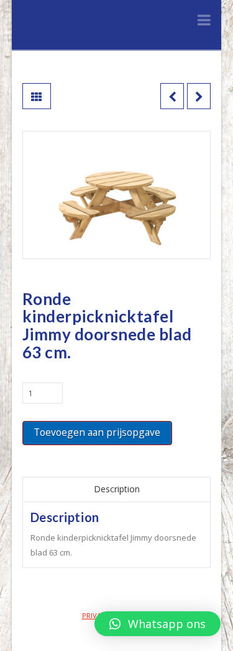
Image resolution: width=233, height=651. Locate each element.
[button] (157, 623)
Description (117, 489)
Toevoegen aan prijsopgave (97, 432)
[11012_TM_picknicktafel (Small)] (116, 195)
